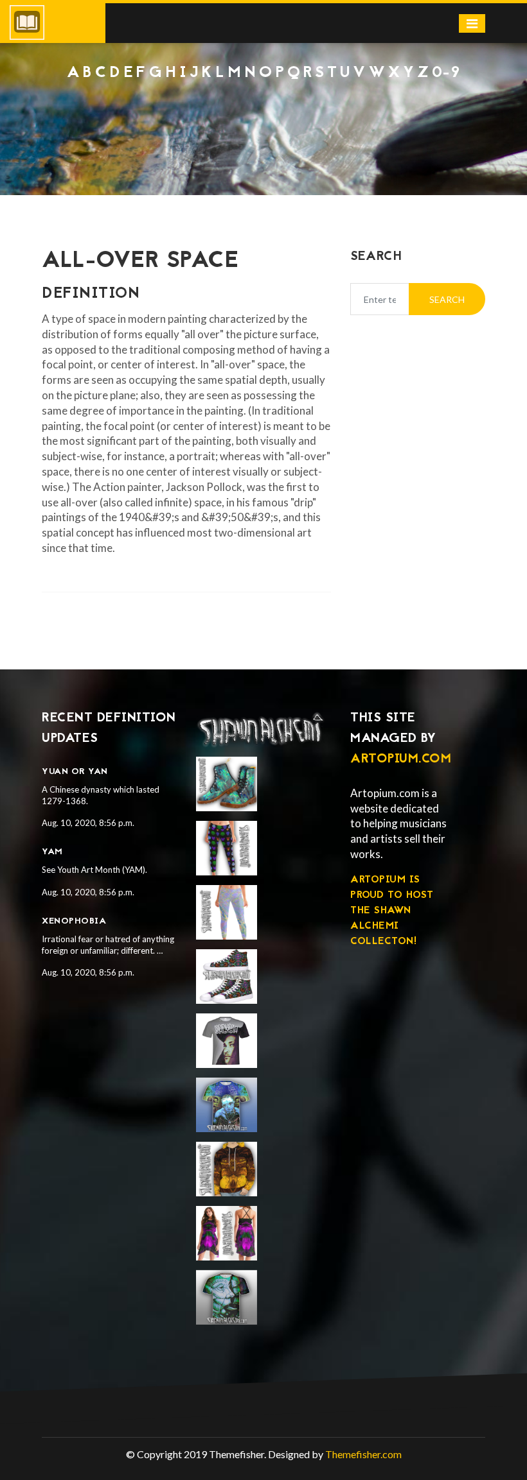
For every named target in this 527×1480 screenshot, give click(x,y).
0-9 (446, 73)
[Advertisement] (263, 117)
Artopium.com (400, 759)
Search (447, 299)
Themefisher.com (363, 1454)
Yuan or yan (75, 772)
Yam (52, 852)
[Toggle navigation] (472, 23)
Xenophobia (74, 921)
